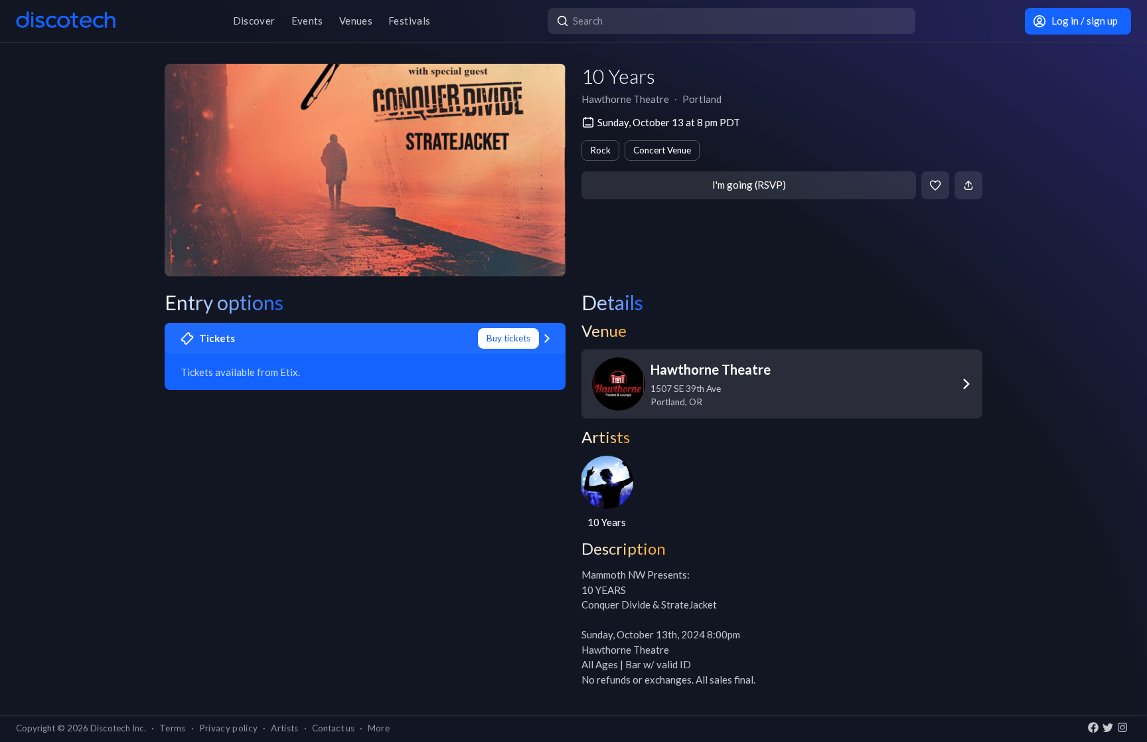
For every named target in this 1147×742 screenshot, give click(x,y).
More (379, 728)
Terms (172, 728)
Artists (284, 728)
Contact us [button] (333, 728)
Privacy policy (228, 728)
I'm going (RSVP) (749, 185)
